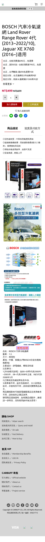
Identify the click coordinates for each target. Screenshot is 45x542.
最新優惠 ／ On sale (10, 430)
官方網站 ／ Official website (14, 478)
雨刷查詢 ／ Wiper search (13, 421)
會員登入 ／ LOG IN (10, 458)
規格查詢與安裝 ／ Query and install (17, 425)
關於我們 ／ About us (11, 482)
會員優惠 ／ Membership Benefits (16, 454)
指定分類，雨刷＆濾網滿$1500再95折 (20, 79)
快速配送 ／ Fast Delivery (12, 434)
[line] (11, 115)
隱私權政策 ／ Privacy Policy (14, 462)
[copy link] (25, 115)
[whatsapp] (21, 115)
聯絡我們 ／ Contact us (11, 486)
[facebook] (16, 115)
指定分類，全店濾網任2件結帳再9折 (19, 75)
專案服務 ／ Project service (13, 491)
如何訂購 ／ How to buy (12, 438)
